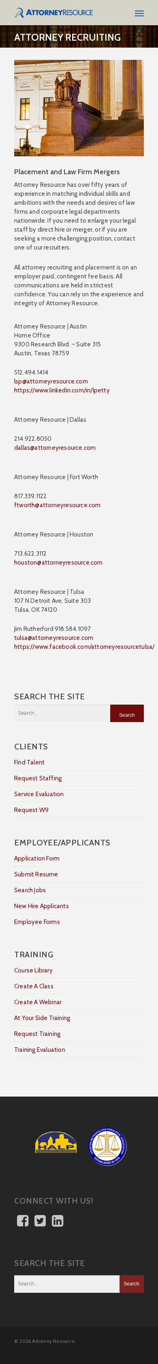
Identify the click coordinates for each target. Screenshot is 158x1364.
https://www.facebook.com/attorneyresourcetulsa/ (84, 646)
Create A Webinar (38, 1002)
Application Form (37, 858)
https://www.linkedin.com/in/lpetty (62, 390)
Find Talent (29, 762)
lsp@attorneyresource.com (51, 381)
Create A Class (33, 986)
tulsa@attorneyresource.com (53, 637)
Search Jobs (30, 890)
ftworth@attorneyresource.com (57, 505)
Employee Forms (37, 922)
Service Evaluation (39, 794)
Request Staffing (38, 778)
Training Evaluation (39, 1049)
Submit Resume (36, 874)
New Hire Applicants (41, 906)
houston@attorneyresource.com (58, 562)
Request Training (37, 1034)
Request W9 (31, 810)
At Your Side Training (42, 1018)
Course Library (33, 970)
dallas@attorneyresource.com (55, 447)
